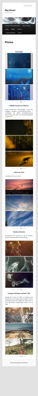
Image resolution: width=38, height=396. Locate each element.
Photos (13, 29)
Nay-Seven (10, 10)
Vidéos (7, 29)
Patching (19, 29)
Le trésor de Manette (10, 32)
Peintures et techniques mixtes (12, 25)
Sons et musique (27, 25)
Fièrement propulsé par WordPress (19, 362)
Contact (19, 32)
